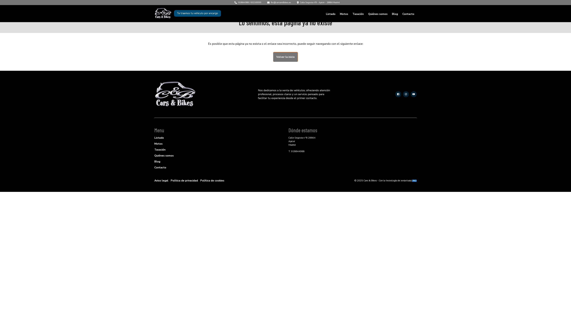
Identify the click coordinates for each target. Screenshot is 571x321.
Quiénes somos (378, 14)
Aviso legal (161, 180)
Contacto (408, 14)
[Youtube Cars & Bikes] (414, 94)
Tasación (358, 14)
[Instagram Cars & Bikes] (406, 94)
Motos (344, 14)
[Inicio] (163, 13)
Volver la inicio (285, 57)
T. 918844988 (296, 151)
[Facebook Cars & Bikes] (398, 94)
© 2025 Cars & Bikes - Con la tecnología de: (377, 180)
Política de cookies (212, 180)
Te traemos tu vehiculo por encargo (197, 13)
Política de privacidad (184, 180)
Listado (330, 14)
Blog (395, 14)
